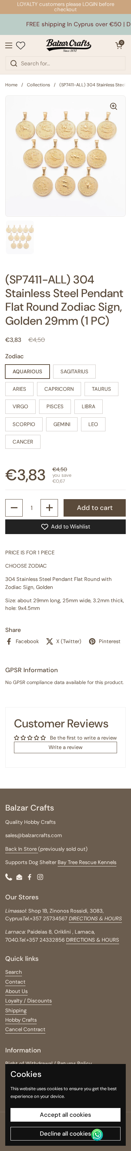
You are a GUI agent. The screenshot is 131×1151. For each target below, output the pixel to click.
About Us (16, 991)
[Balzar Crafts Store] (68, 45)
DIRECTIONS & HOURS (92, 939)
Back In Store (21, 849)
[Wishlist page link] (20, 45)
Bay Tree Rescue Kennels (87, 862)
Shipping (16, 1010)
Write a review (65, 747)
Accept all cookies (65, 1114)
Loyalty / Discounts (28, 1000)
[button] (119, 45)
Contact (15, 981)
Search (13, 972)
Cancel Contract (25, 1029)
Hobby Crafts (21, 1019)
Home (11, 85)
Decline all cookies (65, 1133)
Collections (38, 85)
